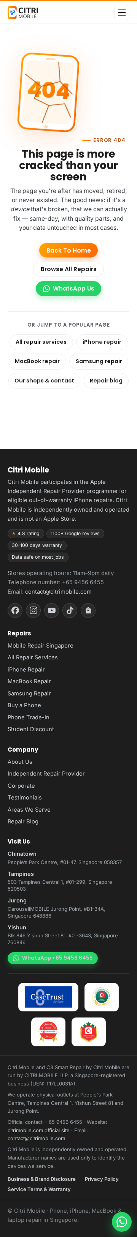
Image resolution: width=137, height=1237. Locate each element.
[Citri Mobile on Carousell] (88, 610)
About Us (20, 761)
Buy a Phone (24, 705)
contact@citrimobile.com (58, 591)
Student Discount (31, 729)
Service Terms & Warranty (39, 1189)
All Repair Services (33, 657)
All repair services (41, 342)
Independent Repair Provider (46, 773)
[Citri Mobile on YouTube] (51, 610)
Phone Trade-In (28, 717)
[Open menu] (121, 12)
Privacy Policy (102, 1179)
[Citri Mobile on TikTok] (69, 610)
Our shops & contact (44, 380)
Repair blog (106, 380)
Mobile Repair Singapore (40, 645)
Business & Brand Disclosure (42, 1179)
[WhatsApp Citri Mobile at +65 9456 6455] (122, 1222)
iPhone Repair (26, 669)
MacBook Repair (29, 681)
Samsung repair (99, 361)
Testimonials (25, 797)
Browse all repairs (69, 269)
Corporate (21, 785)
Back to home (68, 250)
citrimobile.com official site (39, 1130)
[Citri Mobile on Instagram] (33, 610)
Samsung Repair (29, 693)
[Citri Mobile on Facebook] (15, 610)
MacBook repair (37, 361)
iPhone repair (102, 342)
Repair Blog (23, 821)
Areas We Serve (29, 809)
